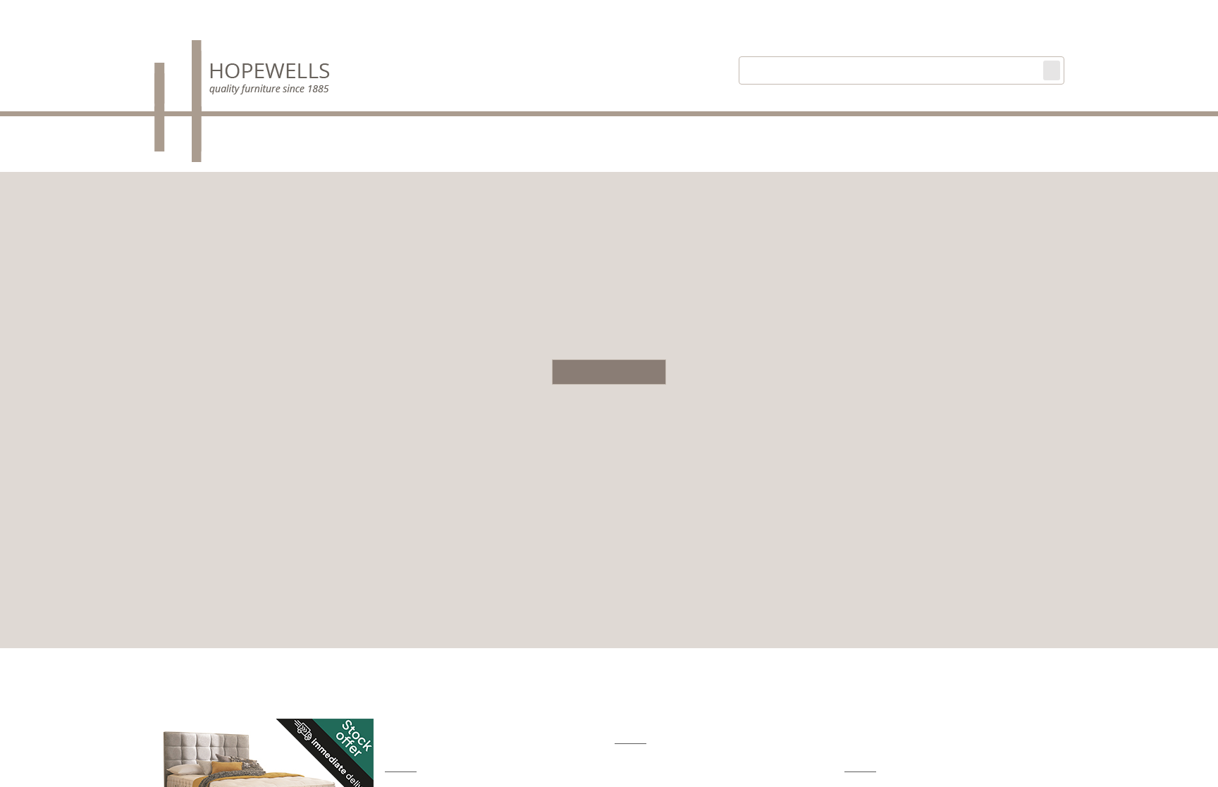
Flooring (706, 128)
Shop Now (609, 372)
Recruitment (1034, 128)
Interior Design (815, 128)
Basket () (933, 13)
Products (464, 128)
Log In (880, 14)
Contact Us (929, 128)
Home (388, 128)
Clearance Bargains (586, 128)
